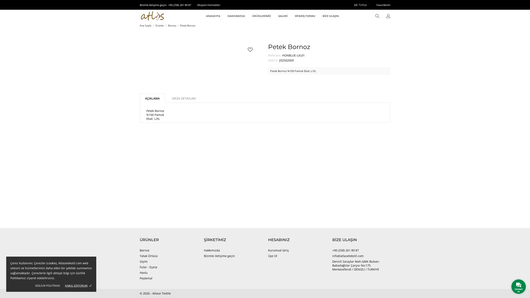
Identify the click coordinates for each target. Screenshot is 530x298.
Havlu (144, 273)
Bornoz (144, 250)
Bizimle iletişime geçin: (153, 5)
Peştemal (146, 278)
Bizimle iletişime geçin (219, 256)
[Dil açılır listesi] (388, 16)
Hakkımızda (212, 250)
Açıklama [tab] (152, 98)
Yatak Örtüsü (149, 256)
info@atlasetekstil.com (348, 256)
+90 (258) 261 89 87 (179, 5)
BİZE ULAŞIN (331, 16)
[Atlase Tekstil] (158, 16)
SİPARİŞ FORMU (305, 16)
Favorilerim (383, 5)
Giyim (144, 261)
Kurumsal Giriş (278, 250)
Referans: (274, 55)
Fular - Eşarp (148, 267)
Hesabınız (279, 240)
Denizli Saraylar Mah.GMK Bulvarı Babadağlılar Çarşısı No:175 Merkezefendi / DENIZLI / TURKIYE (355, 265)
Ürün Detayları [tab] (184, 98)
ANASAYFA (213, 16)
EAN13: (273, 60)
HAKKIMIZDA (236, 16)
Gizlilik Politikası (47, 285)
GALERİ (283, 16)
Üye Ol (272, 256)
